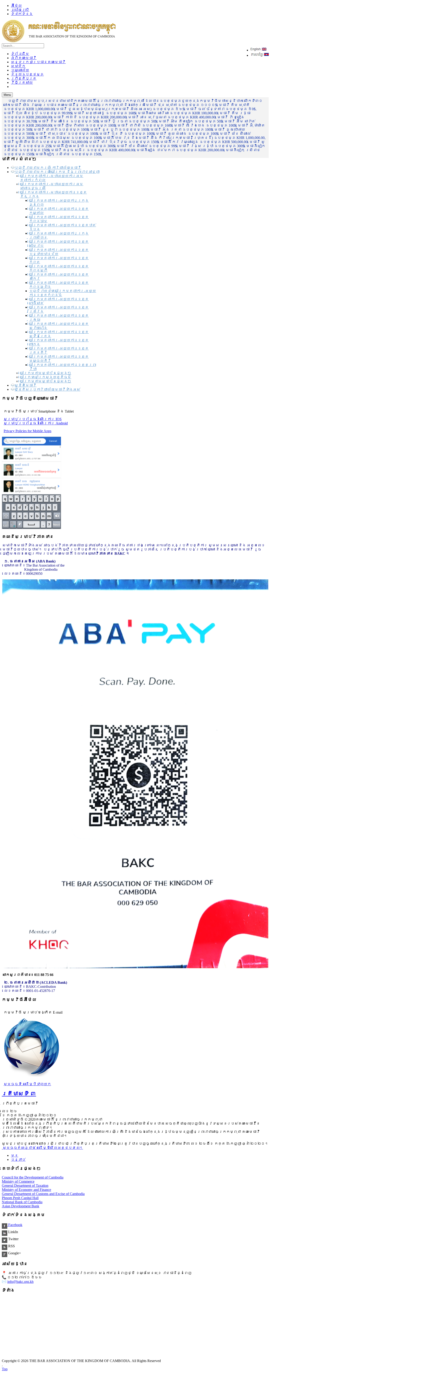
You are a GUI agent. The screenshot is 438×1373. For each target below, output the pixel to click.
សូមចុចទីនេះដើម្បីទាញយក (27, 1084)
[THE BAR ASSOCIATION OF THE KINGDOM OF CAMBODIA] (59, 41)
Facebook (14, 1225)
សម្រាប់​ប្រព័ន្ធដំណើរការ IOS (33, 419)
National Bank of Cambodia (22, 1202)
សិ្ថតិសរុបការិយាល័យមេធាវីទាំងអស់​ (47, 389)
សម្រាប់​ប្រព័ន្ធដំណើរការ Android (36, 423)
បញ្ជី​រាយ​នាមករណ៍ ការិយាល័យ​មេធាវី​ (48, 168)
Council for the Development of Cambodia (32, 1177)
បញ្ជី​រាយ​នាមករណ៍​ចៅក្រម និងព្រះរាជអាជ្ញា (57, 172)
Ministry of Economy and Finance (26, 1190)
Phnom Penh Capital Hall (20, 1198)
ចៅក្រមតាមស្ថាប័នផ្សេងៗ (45, 373)
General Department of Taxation (25, 1185)
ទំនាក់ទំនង (22, 14)
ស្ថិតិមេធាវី (25, 385)
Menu (7, 95)
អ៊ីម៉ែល (16, 6)
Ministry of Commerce (18, 1181)
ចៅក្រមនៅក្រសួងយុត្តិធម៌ (45, 377)
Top (5, 1369)
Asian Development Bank (20, 1206)
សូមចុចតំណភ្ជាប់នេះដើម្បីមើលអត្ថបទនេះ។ (42, 1148)
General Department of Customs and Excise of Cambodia (43, 1194)
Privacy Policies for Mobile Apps (27, 431)
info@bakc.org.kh (20, 1282)
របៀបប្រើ (20, 10)
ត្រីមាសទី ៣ (19, 1094)
